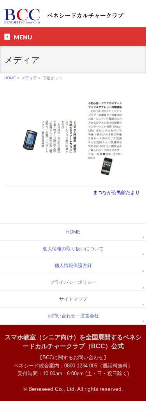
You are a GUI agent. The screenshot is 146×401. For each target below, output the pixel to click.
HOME (10, 78)
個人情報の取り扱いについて (73, 248)
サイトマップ (73, 299)
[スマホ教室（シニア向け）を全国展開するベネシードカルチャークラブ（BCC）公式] (72, 14)
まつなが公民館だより (116, 192)
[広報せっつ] (72, 136)
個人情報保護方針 (73, 265)
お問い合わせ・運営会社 (73, 316)
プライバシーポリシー (73, 282)
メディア (29, 78)
